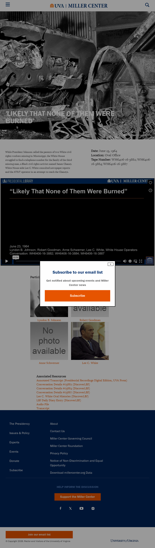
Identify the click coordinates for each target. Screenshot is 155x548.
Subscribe (77, 296)
